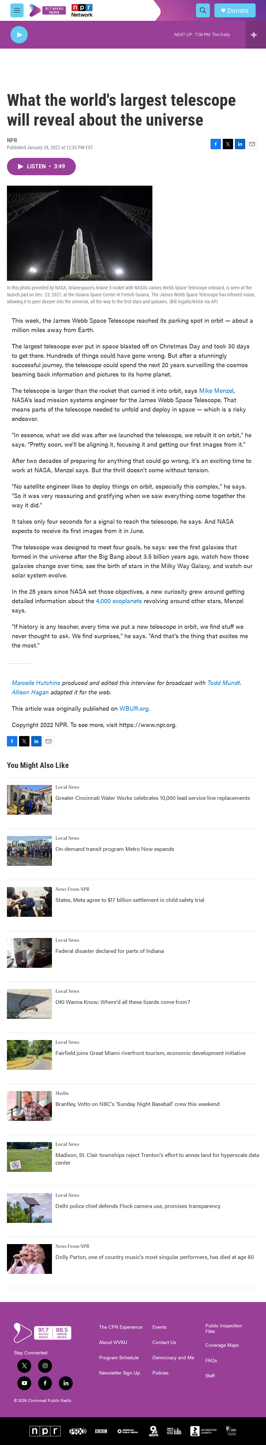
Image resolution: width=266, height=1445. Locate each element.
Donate (238, 10)
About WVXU (113, 1342)
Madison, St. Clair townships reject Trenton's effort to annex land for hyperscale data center (157, 1158)
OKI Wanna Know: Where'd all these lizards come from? (122, 1002)
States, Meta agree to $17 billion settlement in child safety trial (129, 900)
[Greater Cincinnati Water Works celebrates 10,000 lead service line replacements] (29, 800)
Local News (67, 787)
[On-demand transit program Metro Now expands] (29, 851)
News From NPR (72, 889)
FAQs (211, 1360)
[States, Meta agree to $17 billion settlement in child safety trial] (29, 902)
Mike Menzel (216, 390)
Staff (210, 1375)
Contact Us (164, 1342)
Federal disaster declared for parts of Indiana (109, 951)
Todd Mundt (223, 682)
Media (62, 1093)
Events (159, 1327)
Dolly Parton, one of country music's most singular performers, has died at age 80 (154, 1257)
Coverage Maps (222, 1345)
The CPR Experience (120, 1327)
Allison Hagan (30, 691)
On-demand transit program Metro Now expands (114, 849)
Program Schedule (119, 1357)
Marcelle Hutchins (36, 682)
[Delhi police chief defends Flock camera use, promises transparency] (29, 1208)
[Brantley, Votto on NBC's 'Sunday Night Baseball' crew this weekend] (29, 1106)
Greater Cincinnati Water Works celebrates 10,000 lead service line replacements (152, 798)
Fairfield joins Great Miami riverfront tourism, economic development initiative (150, 1053)
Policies (160, 1373)
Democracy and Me (173, 1357)
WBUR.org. (134, 708)
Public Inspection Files (223, 1328)
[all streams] (256, 35)
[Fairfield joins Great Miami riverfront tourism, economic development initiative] (29, 1055)
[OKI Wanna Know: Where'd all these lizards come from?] (29, 1004)
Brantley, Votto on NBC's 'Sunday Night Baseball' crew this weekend (137, 1104)
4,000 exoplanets (119, 600)
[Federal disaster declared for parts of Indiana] (29, 953)
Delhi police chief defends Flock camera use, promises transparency (138, 1206)
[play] (19, 35)
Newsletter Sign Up (119, 1373)
